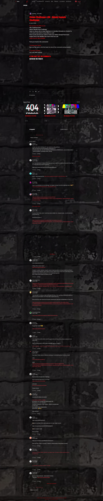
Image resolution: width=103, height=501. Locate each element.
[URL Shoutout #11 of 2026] (70, 109)
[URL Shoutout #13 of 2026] (32, 109)
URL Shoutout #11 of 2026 (69, 116)
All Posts (25, 5)
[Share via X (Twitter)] (32, 91)
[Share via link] (38, 91)
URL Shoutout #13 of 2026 (30, 116)
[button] (78, 5)
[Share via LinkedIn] (35, 91)
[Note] (27, 1)
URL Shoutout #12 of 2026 (50, 116)
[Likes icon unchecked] (33, 153)
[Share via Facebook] (30, 91)
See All (78, 101)
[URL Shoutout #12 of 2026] (51, 109)
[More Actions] (73, 144)
